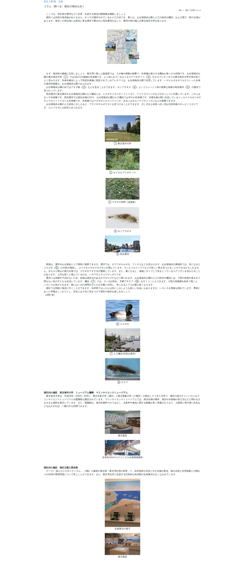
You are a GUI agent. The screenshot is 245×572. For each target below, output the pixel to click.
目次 (46, 1)
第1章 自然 (57, 1)
